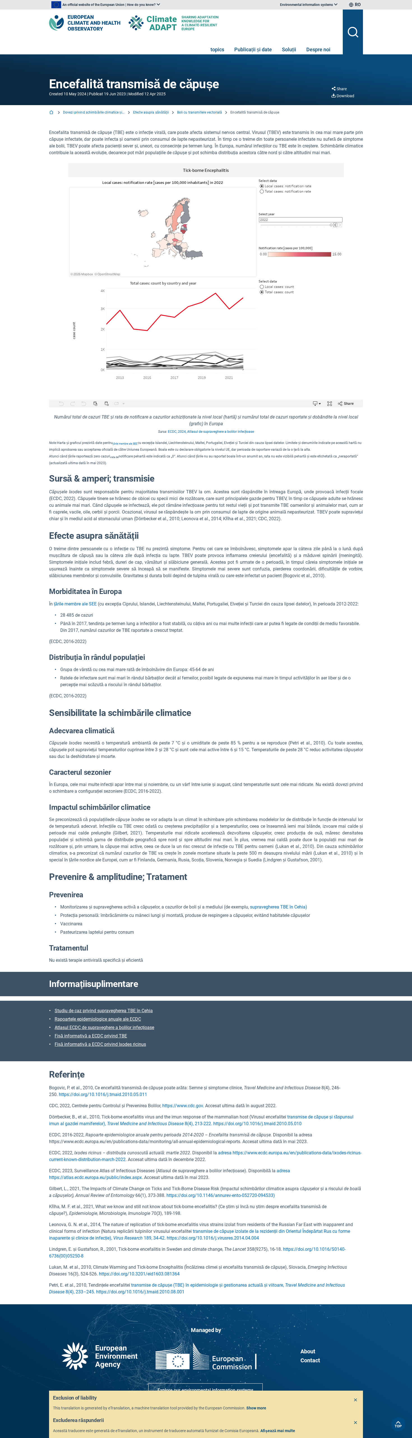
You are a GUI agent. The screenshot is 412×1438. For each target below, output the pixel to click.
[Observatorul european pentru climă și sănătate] (84, 23)
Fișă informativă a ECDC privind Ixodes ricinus (100, 1044)
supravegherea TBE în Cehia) (278, 907)
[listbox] (105, 5)
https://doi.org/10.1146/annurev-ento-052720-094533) (220, 1195)
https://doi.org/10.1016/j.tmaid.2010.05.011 (103, 1094)
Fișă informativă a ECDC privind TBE (91, 1036)
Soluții (289, 49)
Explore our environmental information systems (205, 1390)
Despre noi (318, 49)
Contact (310, 1360)
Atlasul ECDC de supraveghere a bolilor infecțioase (104, 1027)
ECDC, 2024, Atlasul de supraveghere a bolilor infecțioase (211, 432)
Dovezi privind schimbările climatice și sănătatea (94, 112)
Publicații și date (253, 49)
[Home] (52, 113)
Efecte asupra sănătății (151, 112)
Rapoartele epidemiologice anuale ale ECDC (98, 1019)
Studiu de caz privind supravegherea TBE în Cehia (104, 1010)
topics (217, 49)
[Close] (355, 1400)
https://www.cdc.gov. (183, 1105)
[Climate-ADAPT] (185, 22)
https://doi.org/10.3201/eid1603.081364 (139, 1274)
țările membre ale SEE (75, 604)
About (307, 1351)
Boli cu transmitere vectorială (199, 112)
